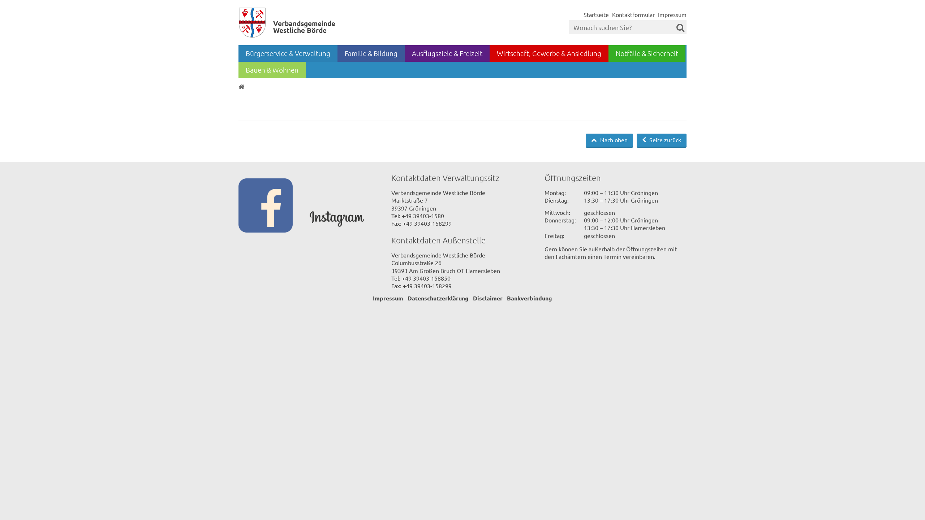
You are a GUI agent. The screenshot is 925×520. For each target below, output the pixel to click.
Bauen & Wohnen (272, 69)
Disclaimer (488, 298)
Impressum (672, 14)
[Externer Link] (274, 206)
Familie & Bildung (371, 53)
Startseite (596, 14)
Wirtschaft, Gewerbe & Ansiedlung (549, 53)
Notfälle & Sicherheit (647, 53)
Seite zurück (664, 139)
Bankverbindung (529, 298)
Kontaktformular (633, 14)
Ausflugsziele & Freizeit (447, 53)
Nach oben (613, 139)
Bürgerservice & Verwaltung (288, 53)
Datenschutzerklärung (438, 298)
